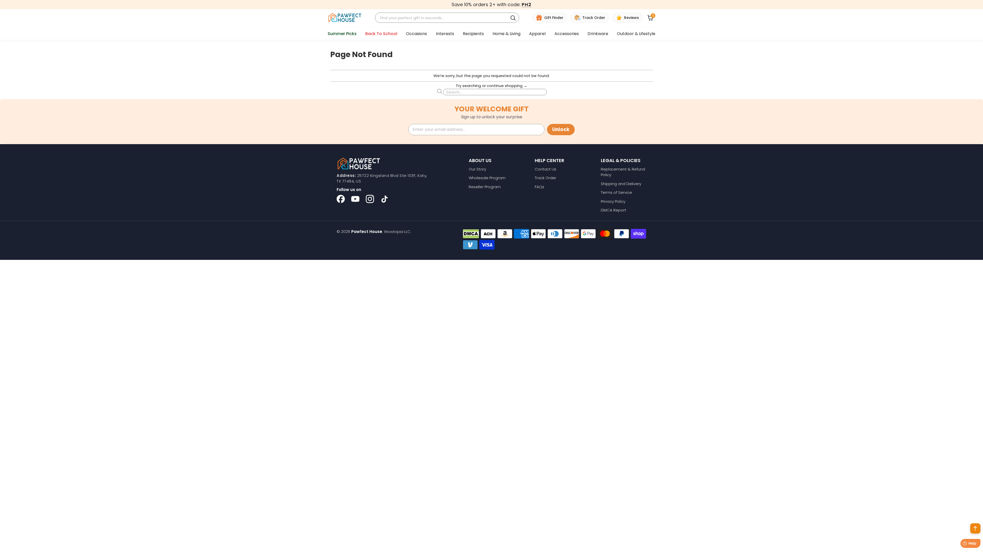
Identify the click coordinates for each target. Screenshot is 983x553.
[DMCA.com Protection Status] (471, 234)
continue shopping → (507, 85)
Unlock (561, 129)
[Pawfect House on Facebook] (341, 199)
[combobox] (442, 18)
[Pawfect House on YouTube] (355, 199)
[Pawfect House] (345, 18)
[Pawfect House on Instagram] (370, 199)
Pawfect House (366, 231)
